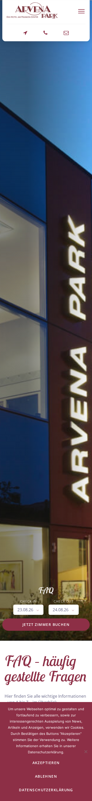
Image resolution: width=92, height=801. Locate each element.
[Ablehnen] (85, 751)
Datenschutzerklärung (46, 789)
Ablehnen (46, 776)
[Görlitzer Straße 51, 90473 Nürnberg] (25, 35)
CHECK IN (28, 601)
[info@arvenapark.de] (66, 35)
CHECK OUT (64, 601)
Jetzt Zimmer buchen (46, 624)
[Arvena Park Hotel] (32, 10)
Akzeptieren (46, 762)
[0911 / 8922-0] (45, 35)
